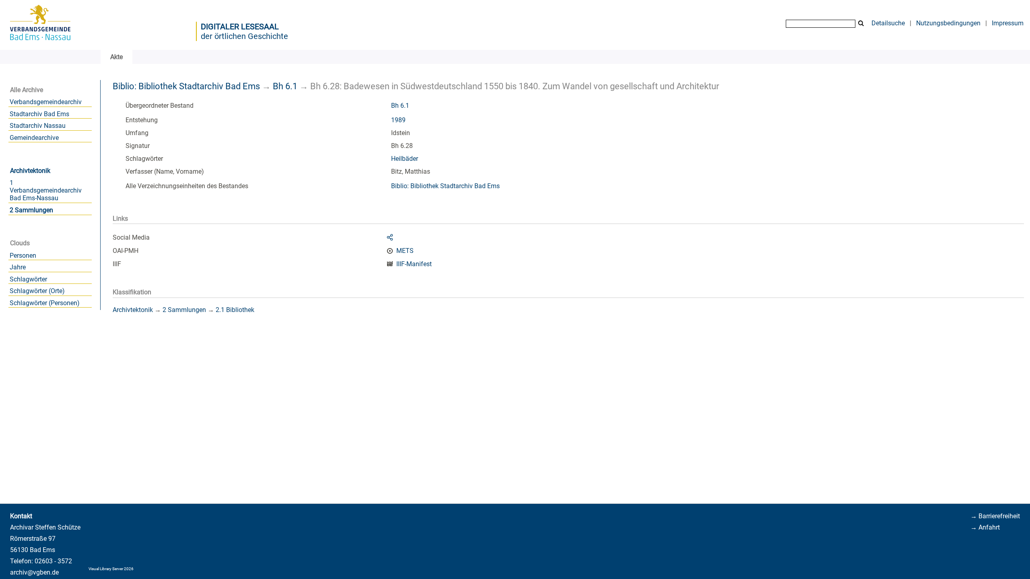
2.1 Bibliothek (235, 310)
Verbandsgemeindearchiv (46, 102)
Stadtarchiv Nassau (38, 125)
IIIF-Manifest (414, 264)
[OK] (861, 24)
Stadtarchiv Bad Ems (39, 114)
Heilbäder (404, 158)
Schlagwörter (28, 279)
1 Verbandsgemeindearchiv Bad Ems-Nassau (46, 190)
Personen (23, 255)
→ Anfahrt (985, 527)
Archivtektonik (30, 171)
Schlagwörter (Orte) (37, 291)
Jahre (18, 267)
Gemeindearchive (34, 138)
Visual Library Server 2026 (111, 569)
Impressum (1008, 23)
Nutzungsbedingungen (948, 23)
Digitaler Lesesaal (240, 26)
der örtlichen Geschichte (244, 36)
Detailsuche (888, 23)
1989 (398, 120)
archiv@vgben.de (34, 572)
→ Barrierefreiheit (995, 516)
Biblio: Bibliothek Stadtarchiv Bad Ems (186, 86)
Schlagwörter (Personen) (45, 303)
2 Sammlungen (31, 210)
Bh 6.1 (285, 86)
